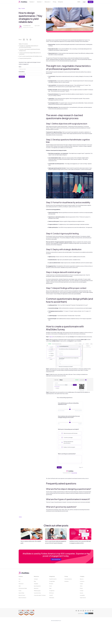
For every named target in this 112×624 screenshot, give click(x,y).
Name (20, 66)
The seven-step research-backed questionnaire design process (29, 50)
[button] (32, 1)
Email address (22, 71)
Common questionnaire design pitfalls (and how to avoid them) (30, 53)
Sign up (90, 1)
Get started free (56, 559)
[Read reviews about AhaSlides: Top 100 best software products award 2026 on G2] (26, 612)
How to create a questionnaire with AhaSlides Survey (30, 56)
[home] (23, 2)
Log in (84, 1)
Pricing (54, 1)
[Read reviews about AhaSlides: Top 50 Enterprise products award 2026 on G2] (21, 612)
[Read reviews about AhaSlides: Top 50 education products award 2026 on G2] (31, 612)
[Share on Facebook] (30, 40)
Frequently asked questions (25, 58)
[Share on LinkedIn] (24, 40)
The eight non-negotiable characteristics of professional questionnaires (28, 46)
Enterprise (60, 1)
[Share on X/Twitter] (27, 40)
